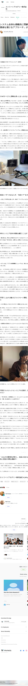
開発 (2, 481)
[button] (14, 618)
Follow (14, 13)
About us (7, 17)
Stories (17, 17)
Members (13, 17)
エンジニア (7, 481)
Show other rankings (23, 576)
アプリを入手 (23, 621)
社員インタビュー (15, 481)
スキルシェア (23, 481)
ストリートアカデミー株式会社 (16, 8)
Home (2, 17)
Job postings (24, 17)
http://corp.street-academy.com (11, 10)
